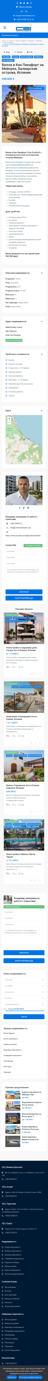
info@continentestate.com (20, 528)
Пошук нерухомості (12, 1247)
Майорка (39, 41)
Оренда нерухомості (13, 1255)
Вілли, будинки (21, 41)
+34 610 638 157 (22, 19)
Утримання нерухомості (14, 1259)
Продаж (31, 41)
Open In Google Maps (14, 340)
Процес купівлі (10, 1266)
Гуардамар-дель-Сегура (17, 642)
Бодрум (11, 848)
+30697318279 (11, 1233)
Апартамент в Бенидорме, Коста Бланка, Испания (21, 717)
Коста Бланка (33, 642)
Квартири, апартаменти (12, 1050)
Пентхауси (7, 1067)
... (17, 663)
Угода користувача (12, 1306)
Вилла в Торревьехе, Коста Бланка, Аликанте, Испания (23, 786)
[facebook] (17, 3)
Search (24, 1017)
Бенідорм (12, 710)
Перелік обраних (25, 7)
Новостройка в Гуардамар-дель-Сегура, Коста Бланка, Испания (22, 648)
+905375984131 (11, 1216)
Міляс (17, 848)
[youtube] (27, 3)
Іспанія (11, 41)
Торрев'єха (12, 779)
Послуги (8, 1291)
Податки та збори (12, 1262)
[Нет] (45, 1373)
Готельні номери (11, 1339)
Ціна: (5, 1009)
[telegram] (20, 3)
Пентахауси (9, 1343)
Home (4, 41)
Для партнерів (10, 1295)
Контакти (8, 1302)
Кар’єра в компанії (12, 1299)
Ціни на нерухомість (13, 1270)
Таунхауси (7, 1072)
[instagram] (30, 3)
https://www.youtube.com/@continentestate (23, 536)
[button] (6, 113)
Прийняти (12, 1377)
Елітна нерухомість (11, 1039)
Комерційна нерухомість (13, 1055)
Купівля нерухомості (13, 1251)
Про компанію (10, 1287)
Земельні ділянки (10, 1044)
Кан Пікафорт (8, 42)
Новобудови (8, 1061)
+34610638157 (16, 523)
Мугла (22, 848)
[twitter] (24, 3)
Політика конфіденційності (30, 1377)
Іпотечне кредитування (14, 1274)
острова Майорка (18, 165)
